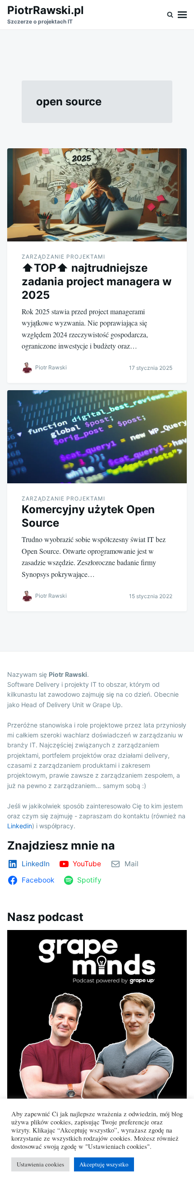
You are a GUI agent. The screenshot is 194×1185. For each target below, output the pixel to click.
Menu (182, 14)
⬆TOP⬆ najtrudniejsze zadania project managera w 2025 (96, 281)
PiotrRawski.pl (45, 10)
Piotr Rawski (51, 367)
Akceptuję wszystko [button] (104, 1164)
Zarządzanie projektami (63, 256)
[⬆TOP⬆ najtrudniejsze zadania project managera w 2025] (97, 194)
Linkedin (19, 826)
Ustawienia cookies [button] (40, 1164)
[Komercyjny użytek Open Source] (97, 436)
